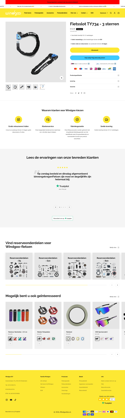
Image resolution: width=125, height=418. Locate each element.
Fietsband (69, 332)
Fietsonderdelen (62, 13)
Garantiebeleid (83, 387)
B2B (92, 13)
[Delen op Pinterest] (81, 93)
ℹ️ (88, 63)
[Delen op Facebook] (75, 93)
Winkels (42, 387)
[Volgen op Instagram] (7, 400)
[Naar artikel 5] (35, 87)
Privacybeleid (83, 381)
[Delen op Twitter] (78, 93)
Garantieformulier (106, 390)
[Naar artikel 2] (15, 87)
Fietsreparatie (39, 13)
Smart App (65, 390)
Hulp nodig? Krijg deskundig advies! (95, 57)
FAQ (102, 384)
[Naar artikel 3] (22, 87)
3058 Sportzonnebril (101, 332)
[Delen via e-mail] (84, 93)
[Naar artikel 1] (8, 87)
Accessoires (50, 13)
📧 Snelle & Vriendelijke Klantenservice (53, 6)
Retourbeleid (83, 390)
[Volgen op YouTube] (11, 400)
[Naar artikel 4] (28, 87)
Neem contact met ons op (108, 381)
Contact (83, 13)
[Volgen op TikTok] (15, 400)
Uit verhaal (43, 381)
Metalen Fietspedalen (43, 332)
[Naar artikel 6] (42, 87)
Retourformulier (105, 387)
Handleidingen (66, 393)
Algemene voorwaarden (86, 384)
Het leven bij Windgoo (46, 384)
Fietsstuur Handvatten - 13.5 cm (17, 332)
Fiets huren (27, 13)
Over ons (73, 13)
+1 (10, 343)
